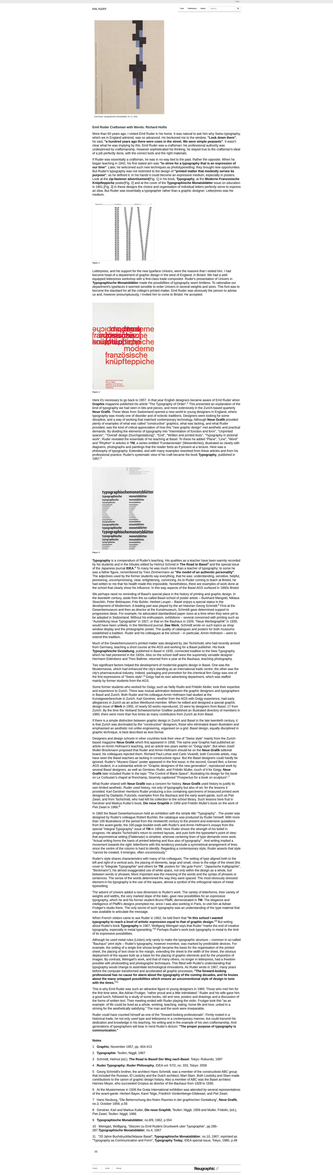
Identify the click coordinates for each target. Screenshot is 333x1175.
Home (237, 1)
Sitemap (118, 1168)
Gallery (203, 8)
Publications (192, 8)
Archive (107, 1168)
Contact (94, 1168)
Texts (182, 8)
